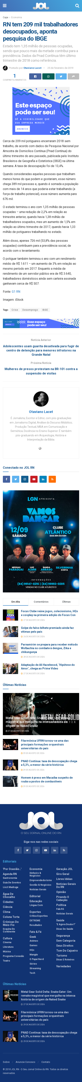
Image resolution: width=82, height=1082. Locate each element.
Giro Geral (62, 874)
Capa (5, 17)
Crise (15, 310)
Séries (33, 963)
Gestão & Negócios (40, 885)
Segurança (63, 935)
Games (33, 945)
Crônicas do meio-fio (11, 923)
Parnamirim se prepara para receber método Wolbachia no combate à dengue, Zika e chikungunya (49, 648)
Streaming (35, 968)
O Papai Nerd (37, 959)
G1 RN (16, 291)
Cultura (7, 938)
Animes (34, 940)
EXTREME (35, 920)
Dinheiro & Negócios (35, 874)
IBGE (45, 310)
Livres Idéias (64, 879)
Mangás (34, 954)
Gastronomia (10, 878)
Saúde (60, 920)
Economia (16, 17)
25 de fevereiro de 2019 (60, 67)
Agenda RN (10, 874)
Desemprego (30, 310)
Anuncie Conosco (25, 1062)
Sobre (6, 1062)
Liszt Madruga (10, 887)
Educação (36, 901)
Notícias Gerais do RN (66, 885)
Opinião (61, 892)
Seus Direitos (64, 945)
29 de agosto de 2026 (33, 753)
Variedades (63, 966)
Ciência (7, 906)
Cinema (7, 942)
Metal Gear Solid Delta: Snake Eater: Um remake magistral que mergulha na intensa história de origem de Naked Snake (38, 722)
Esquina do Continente (9, 930)
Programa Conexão (13, 956)
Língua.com (36, 905)
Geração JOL (64, 869)
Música (7, 951)
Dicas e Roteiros (65, 959)
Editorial (35, 896)
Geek (33, 936)
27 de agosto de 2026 (18, 731)
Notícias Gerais (38, 889)
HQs (32, 950)
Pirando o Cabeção (62, 898)
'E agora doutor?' (65, 924)
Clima (6, 911)
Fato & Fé (35, 931)
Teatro (6, 960)
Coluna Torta (11, 916)
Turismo (61, 955)
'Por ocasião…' (12, 869)
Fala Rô (60, 909)
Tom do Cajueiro (67, 950)
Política (61, 905)
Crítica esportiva (38, 916)
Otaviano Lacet (32, 67)
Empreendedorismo (41, 880)
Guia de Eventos (12, 882)
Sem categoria (65, 940)
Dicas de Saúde (64, 929)
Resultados (36, 925)
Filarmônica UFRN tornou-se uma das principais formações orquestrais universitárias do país (45, 744)
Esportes (35, 911)
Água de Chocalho (9, 895)
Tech (32, 973)
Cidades (8, 901)
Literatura (8, 947)
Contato (45, 1062)
